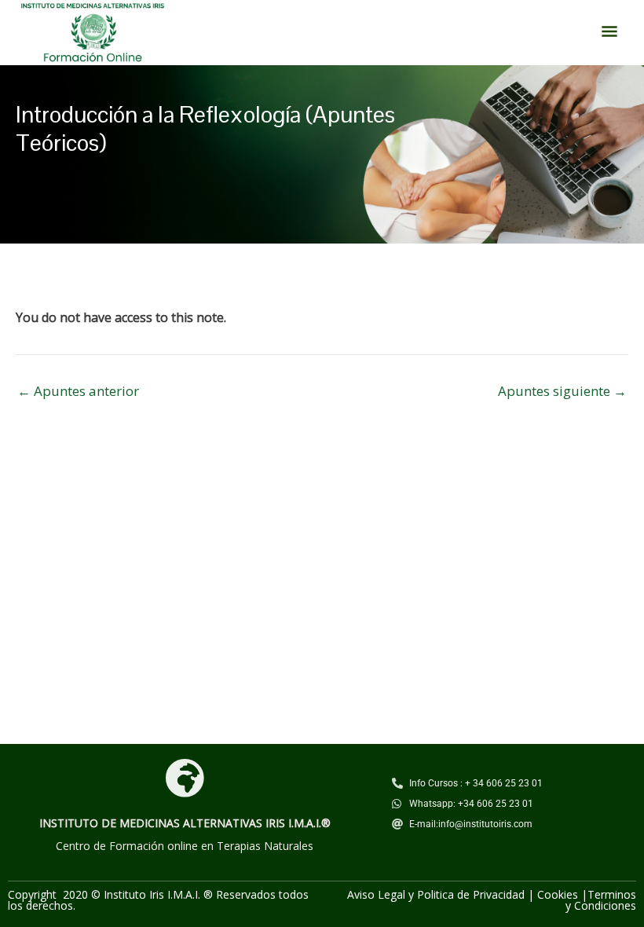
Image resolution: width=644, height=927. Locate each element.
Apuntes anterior (78, 391)
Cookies (557, 894)
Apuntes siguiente (562, 391)
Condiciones (605, 905)
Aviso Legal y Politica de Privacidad (436, 894)
